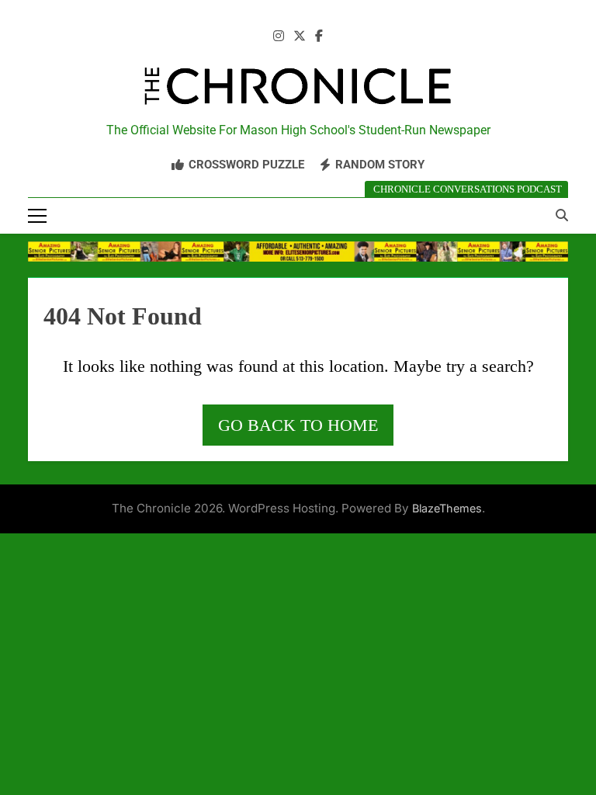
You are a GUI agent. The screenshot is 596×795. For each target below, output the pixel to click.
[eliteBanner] (298, 251)
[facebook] (318, 36)
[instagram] (279, 36)
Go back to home (298, 425)
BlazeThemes (447, 508)
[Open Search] (562, 215)
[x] (299, 36)
